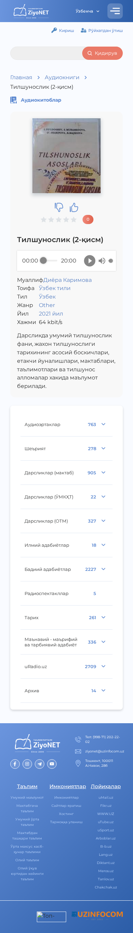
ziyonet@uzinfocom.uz (104, 751)
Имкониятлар (66, 797)
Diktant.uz (106, 863)
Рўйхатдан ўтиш (105, 30)
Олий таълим (27, 860)
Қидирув (106, 53)
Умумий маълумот (27, 797)
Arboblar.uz (106, 838)
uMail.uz (106, 797)
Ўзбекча (84, 11)
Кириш (66, 30)
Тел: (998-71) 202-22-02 (102, 739)
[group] (66, 261)
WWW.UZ (105, 814)
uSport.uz (106, 830)
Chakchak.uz (106, 887)
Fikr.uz (106, 805)
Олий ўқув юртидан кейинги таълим (27, 873)
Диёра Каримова (67, 280)
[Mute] (102, 260)
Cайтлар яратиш (66, 805)
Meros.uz (106, 871)
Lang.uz (106, 854)
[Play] (90, 261)
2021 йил (51, 313)
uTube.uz (106, 822)
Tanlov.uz (106, 879)
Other (47, 305)
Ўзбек (47, 296)
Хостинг (66, 814)
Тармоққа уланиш (66, 822)
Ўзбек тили (55, 288)
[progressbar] (50, 260)
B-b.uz (106, 846)
